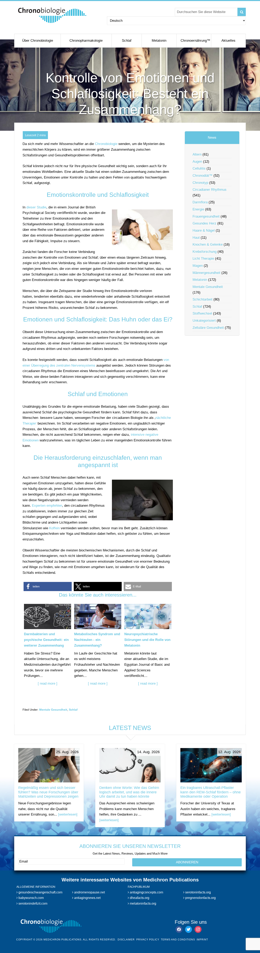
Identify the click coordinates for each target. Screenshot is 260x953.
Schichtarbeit (202, 299)
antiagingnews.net (87, 898)
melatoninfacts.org (142, 903)
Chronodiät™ (202, 176)
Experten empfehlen (47, 506)
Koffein (54, 528)
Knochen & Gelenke (208, 244)
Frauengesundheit (206, 216)
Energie (198, 209)
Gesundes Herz (204, 223)
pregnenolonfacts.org (200, 898)
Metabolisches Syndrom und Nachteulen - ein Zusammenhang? (97, 639)
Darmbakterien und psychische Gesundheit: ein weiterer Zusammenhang (46, 639)
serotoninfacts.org (197, 892)
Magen (198, 266)
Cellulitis (199, 168)
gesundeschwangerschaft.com (40, 892)
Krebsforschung (205, 252)
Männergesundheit (206, 273)
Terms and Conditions (178, 939)
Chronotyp (200, 183)
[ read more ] (47, 683)
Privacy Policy (147, 939)
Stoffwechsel (202, 313)
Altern (197, 154)
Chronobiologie (106, 144)
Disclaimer (126, 939)
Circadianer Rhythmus (209, 190)
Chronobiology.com (52, 15)
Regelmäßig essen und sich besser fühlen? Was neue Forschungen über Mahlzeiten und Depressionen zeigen (48, 792)
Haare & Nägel (204, 230)
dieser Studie (36, 207)
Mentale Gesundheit (53, 709)
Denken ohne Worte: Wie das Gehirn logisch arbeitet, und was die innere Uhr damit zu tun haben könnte (129, 792)
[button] (48, 586)
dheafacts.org (139, 898)
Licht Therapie (203, 258)
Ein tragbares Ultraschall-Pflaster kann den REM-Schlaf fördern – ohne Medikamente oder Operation (210, 792)
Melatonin (200, 280)
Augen (197, 161)
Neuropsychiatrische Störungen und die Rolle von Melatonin (147, 639)
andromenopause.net (89, 892)
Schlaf (73, 709)
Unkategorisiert (204, 320)
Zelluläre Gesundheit (208, 328)
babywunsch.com (31, 898)
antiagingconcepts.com (146, 892)
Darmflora (200, 202)
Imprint (202, 939)
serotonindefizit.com (32, 903)
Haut (196, 238)
